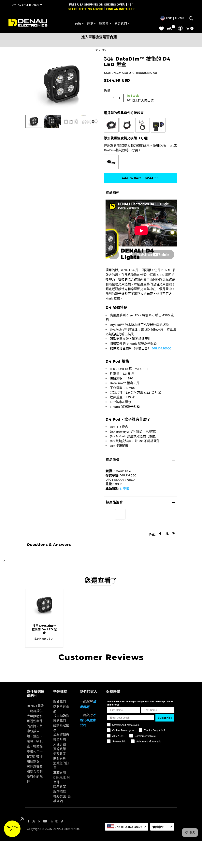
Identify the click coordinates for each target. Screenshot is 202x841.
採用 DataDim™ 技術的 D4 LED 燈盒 (44, 629)
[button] (12, 828)
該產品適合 (114, 502)
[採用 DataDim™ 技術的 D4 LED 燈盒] (44, 605)
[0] (169, 28)
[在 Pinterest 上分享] (174, 535)
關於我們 (121, 23)
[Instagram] (56, 821)
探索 (90, 23)
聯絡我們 (59, 720)
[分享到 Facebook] (160, 535)
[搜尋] (191, 18)
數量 (107, 90)
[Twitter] (33, 821)
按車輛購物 (61, 716)
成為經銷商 (61, 735)
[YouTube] (45, 821)
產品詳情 (113, 460)
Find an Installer (120, 9)
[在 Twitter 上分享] (167, 535)
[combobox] (126, 827)
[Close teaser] (22, 819)
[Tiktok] (62, 821)
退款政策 (59, 754)
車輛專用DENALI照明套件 (61, 777)
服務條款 (59, 791)
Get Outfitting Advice (86, 9)
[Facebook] (28, 821)
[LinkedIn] (51, 821)
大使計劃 (59, 744)
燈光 (104, 50)
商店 (78, 23)
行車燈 (124, 488)
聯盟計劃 (59, 739)
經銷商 (103, 23)
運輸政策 (59, 749)
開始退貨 (59, 758)
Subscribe (164, 718)
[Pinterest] (39, 821)
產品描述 (113, 192)
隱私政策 (59, 787)
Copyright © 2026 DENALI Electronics (53, 829)
